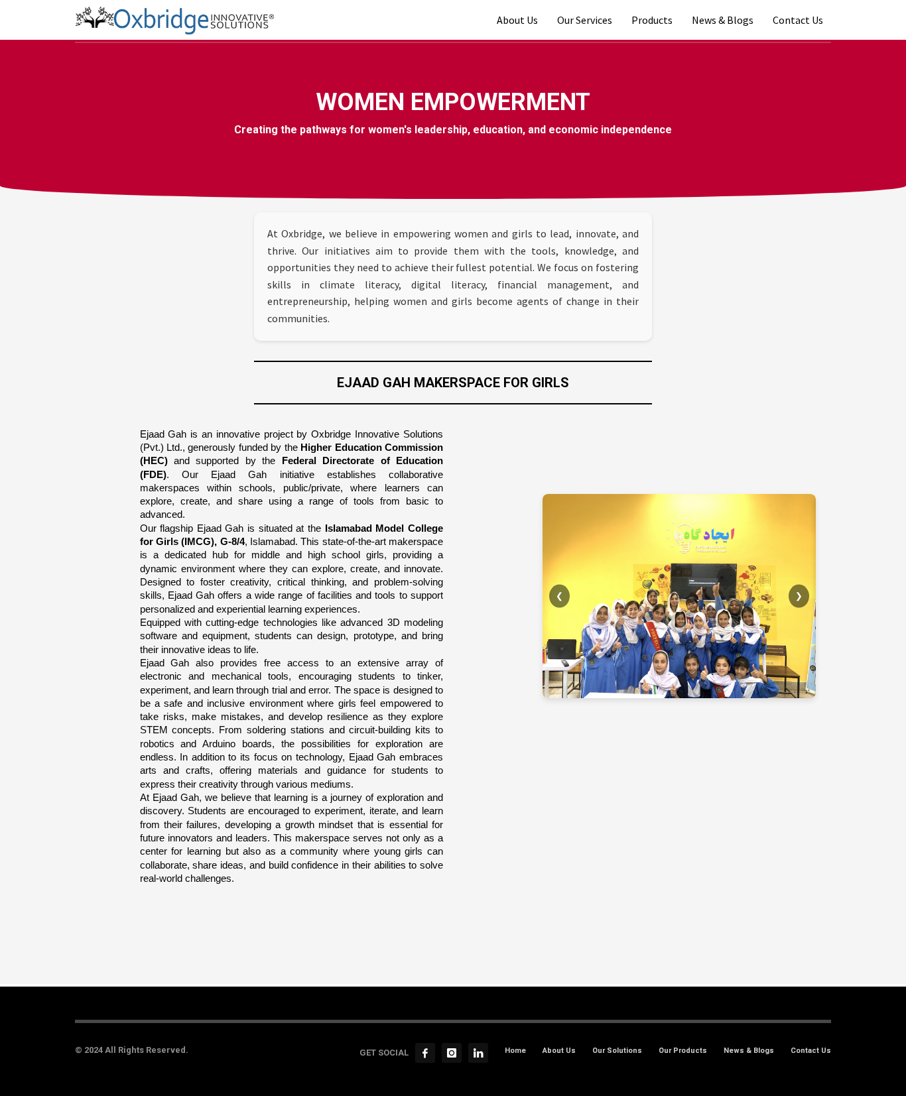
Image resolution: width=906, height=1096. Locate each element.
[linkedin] (478, 1053)
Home (515, 1050)
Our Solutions (617, 1050)
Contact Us (811, 1050)
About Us (559, 1050)
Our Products (683, 1050)
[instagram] (452, 1053)
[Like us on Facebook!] (425, 1053)
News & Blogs (749, 1050)
